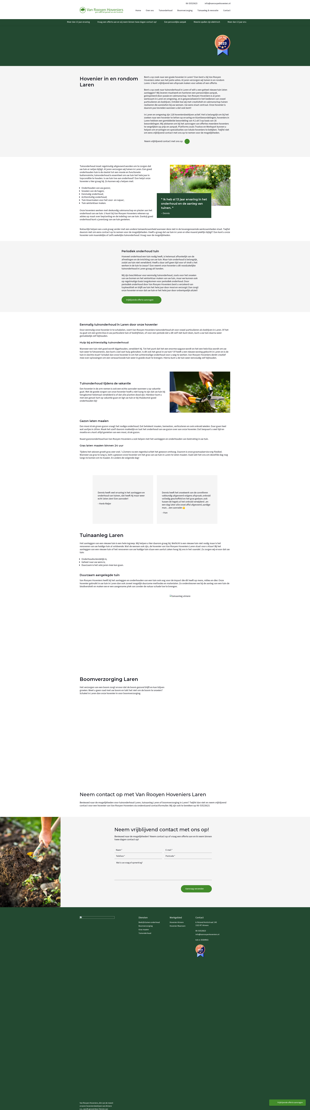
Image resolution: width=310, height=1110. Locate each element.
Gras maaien (144, 929)
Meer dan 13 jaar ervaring (78, 21)
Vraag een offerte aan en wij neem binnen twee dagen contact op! (127, 21)
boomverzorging (131, 693)
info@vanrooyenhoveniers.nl (217, 3)
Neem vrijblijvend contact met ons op (163, 141)
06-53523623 (191, 3)
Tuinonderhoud (145, 933)
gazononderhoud (95, 439)
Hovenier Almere (177, 922)
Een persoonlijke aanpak (175, 21)
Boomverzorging (146, 926)
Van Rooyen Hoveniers (125, 213)
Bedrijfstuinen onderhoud (149, 922)
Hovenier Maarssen (177, 926)
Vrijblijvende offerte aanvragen (290, 1102)
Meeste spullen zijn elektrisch (207, 21)
